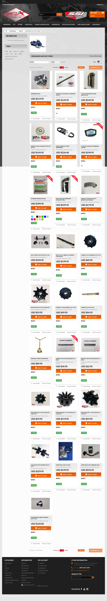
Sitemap (23, 580)
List (101, 63)
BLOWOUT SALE (8, 582)
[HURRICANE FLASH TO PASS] (65, 451)
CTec (11, 54)
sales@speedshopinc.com (83, 570)
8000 (6, 51)
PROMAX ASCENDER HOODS (42, 24)
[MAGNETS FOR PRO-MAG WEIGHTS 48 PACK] (65, 345)
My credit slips (42, 565)
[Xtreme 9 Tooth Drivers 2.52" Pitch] (90, 241)
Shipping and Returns (27, 573)
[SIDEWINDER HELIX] (40, 80)
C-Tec (6, 54)
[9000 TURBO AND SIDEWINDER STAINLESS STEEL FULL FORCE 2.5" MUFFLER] (65, 185)
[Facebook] (81, 589)
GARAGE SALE (28, 24)
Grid (98, 63)
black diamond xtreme (11, 56)
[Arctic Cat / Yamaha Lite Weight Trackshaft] (65, 241)
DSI (15, 54)
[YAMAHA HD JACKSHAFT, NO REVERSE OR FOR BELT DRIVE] (65, 80)
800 (10, 51)
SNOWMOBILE (7, 24)
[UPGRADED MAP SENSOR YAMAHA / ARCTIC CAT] (40, 503)
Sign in (3, 1)
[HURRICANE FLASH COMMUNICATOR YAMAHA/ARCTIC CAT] (90, 451)
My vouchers (41, 573)
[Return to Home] (6, 31)
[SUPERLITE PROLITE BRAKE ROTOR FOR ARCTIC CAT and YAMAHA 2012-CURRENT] (40, 132)
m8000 (20, 54)
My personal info (43, 570)
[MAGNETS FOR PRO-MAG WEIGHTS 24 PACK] (90, 345)
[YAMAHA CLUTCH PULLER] (90, 294)
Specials (23, 563)
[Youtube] (84, 589)
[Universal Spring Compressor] (40, 345)
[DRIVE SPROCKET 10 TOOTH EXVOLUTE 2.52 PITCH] (65, 399)
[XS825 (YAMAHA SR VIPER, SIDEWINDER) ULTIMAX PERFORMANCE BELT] (65, 132)
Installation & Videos (68, 24)
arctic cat (15, 51)
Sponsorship (96, 24)
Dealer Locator (25, 582)
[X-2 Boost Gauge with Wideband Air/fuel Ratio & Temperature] (90, 132)
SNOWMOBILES (56, 24)
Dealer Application (28, 585)
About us (23, 575)
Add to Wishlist (36, 118)
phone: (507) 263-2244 (8, 4)
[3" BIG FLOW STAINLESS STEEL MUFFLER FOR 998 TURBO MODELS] (90, 80)
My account (43, 560)
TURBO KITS (8, 575)
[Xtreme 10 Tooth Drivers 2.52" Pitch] (65, 294)
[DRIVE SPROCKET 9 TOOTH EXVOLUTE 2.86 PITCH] (40, 399)
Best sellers (25, 568)
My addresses (42, 568)
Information (11, 36)
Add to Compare (47, 118)
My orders (41, 563)
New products (25, 565)
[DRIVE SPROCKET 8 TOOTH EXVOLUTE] (40, 294)
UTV (14, 24)
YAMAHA (21, 31)
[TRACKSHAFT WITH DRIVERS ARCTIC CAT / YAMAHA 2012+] (40, 451)
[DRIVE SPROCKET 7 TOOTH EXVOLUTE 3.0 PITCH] (90, 399)
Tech (6, 570)
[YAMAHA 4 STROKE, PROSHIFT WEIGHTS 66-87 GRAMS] (90, 185)
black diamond (9, 59)
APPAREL (20, 24)
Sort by (31, 62)
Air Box (22, 51)
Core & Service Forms (83, 24)
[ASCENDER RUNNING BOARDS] (40, 185)
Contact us (100, 4)
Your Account (5, 2)
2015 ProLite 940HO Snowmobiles (15, 40)
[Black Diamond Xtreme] (19, 15)
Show (53, 62)
